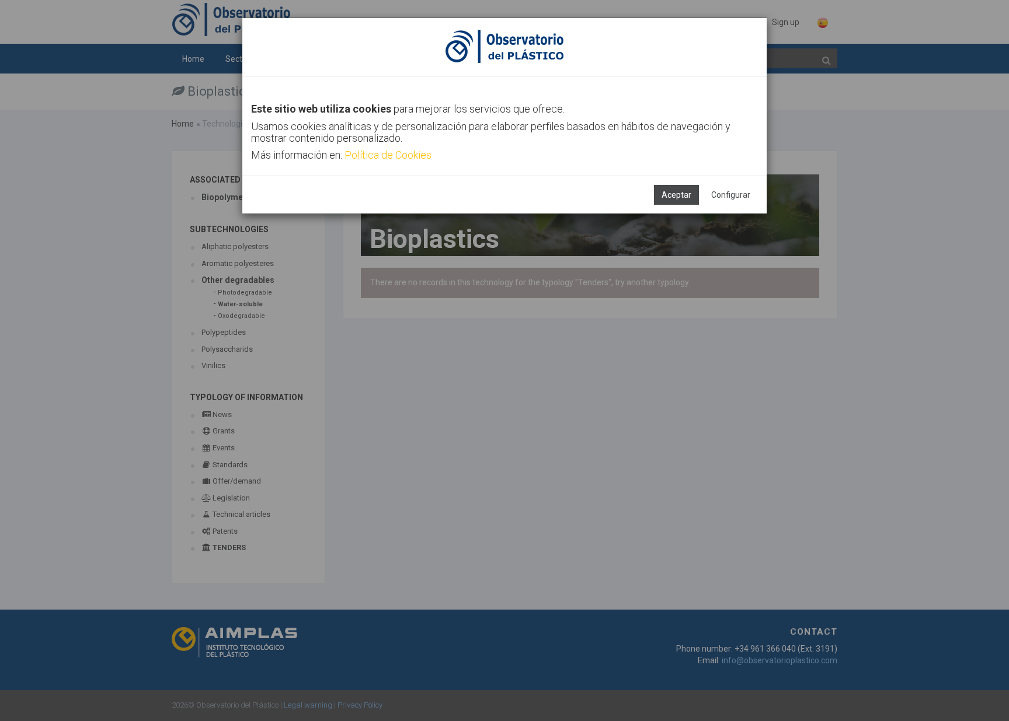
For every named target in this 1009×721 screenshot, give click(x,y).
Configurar (730, 195)
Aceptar (676, 195)
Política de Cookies (388, 155)
